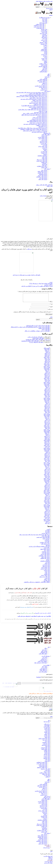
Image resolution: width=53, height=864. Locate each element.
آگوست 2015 (47, 493)
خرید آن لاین (44, 84)
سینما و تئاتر (44, 37)
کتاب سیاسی (44, 167)
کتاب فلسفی (44, 162)
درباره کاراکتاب (43, 660)
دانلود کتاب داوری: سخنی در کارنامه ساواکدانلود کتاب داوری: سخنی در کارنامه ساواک (30, 327)
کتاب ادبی (44, 145)
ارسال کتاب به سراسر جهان (40, 662)
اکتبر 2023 (47, 381)
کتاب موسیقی (44, 43)
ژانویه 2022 (47, 408)
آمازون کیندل (44, 65)
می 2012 (48, 522)
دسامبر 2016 (47, 474)
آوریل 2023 (47, 389)
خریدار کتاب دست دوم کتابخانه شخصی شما (37, 121)
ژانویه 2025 (47, 362)
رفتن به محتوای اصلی (41, 1)
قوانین (45, 78)
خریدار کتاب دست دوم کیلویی (40, 104)
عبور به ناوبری (49, 1)
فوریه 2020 (47, 437)
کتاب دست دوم (43, 33)
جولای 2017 (47, 465)
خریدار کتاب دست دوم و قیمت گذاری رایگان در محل (35, 113)
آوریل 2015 (47, 497)
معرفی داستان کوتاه (42, 171)
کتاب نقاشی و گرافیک (42, 767)
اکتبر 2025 (47, 360)
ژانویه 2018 (47, 457)
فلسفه (45, 62)
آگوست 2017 (47, 464)
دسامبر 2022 (47, 394)
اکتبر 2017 (47, 461)
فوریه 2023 (47, 391)
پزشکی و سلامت (43, 63)
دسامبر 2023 (47, 378)
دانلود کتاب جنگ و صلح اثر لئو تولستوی (34, 339)
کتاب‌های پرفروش (43, 66)
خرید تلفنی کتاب (43, 669)
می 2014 (48, 510)
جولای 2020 (47, 432)
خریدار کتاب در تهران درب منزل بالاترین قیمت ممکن (35, 130)
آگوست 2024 (47, 367)
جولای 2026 (47, 349)
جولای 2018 (47, 450)
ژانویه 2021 (47, 424)
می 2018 (48, 452)
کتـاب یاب (44, 657)
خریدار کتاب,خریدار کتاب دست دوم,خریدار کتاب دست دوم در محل (34, 534)
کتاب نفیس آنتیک (43, 22)
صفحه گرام (24, 592)
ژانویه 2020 (47, 439)
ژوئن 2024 (47, 370)
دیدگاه (50, 301)
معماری (45, 45)
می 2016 (48, 483)
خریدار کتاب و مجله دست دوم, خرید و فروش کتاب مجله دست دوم (31, 92)
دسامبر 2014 (47, 500)
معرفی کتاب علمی (42, 179)
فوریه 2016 (47, 487)
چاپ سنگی (44, 59)
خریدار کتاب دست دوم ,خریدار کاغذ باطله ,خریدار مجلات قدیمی (32, 109)
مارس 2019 (47, 443)
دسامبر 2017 (47, 458)
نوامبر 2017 (47, 460)
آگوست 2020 (47, 431)
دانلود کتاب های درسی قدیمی (43, 537)
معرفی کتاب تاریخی (42, 175)
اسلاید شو (47, 530)
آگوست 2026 (47, 348)
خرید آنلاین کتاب (43, 670)
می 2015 (48, 495)
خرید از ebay (44, 88)
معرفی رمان (44, 170)
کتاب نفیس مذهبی (40, 24)
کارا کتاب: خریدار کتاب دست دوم (39, 132)
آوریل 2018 (47, 453)
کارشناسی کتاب (43, 79)
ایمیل (50, 306)
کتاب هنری (44, 147)
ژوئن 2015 (47, 494)
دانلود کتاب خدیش (46, 329)
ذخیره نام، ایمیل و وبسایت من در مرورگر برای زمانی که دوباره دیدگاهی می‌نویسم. (32, 311)
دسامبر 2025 (47, 357)
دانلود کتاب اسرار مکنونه (44, 328)
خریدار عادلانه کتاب (42, 126)
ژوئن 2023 (47, 386)
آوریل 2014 (47, 511)
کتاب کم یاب (44, 54)
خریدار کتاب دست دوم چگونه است (39, 108)
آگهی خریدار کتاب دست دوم (40, 112)
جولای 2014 (47, 507)
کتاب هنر (45, 41)
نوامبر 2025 (47, 358)
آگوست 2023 (47, 383)
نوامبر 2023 (47, 379)
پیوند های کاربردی (46, 656)
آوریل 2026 (47, 353)
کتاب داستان (44, 135)
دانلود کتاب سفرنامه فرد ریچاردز (35, 336)
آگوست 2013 (47, 520)
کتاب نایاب (44, 21)
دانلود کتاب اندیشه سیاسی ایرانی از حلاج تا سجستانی (38, 325)
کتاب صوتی (44, 158)
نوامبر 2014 (47, 502)
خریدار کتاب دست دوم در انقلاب (39, 100)
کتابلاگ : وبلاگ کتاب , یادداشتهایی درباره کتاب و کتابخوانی (37, 582)
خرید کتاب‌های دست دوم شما (26, 607)
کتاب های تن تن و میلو (42, 159)
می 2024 (48, 371)
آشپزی (45, 53)
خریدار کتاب (44, 658)
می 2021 (48, 419)
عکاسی (45, 47)
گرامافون (45, 67)
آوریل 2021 (47, 420)
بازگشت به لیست (48, 284)
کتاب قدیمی (44, 32)
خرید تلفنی (44, 83)
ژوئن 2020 (47, 433)
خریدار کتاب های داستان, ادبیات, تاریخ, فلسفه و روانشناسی (33, 129)
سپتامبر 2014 (47, 504)
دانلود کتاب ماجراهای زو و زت (36, 342)
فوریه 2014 (47, 514)
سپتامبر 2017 (47, 462)
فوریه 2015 (47, 498)
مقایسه (48, 846)
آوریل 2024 (47, 373)
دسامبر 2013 (47, 516)
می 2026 (48, 352)
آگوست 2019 (47, 440)
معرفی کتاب (44, 651)
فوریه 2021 (47, 423)
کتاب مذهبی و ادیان (42, 146)
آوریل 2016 (47, 485)
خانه (51, 184)
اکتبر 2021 (47, 412)
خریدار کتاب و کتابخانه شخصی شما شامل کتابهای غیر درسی (33, 95)
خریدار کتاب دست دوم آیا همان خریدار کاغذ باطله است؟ (34, 105)
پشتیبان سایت (43, 195)
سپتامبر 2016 (47, 478)
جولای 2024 (47, 369)
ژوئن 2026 (47, 350)
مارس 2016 (47, 486)
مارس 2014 (47, 512)
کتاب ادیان (44, 38)
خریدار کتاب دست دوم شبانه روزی (39, 101)
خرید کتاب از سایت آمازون (41, 85)
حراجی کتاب (44, 70)
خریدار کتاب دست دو (42, 116)
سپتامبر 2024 (47, 366)
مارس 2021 (47, 421)
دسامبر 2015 (47, 490)
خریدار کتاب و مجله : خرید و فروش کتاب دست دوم (35, 124)
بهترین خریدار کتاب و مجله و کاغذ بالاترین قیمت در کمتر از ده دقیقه (31, 96)
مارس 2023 (47, 390)
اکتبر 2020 (47, 428)
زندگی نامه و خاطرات (42, 166)
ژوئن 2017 (47, 466)
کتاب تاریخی (44, 139)
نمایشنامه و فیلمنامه (42, 155)
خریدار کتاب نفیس (43, 110)
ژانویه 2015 (47, 499)
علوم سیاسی (44, 49)
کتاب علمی (44, 157)
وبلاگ (45, 648)
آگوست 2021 (47, 415)
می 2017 (48, 468)
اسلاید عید (47, 532)
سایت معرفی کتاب (45, 543)
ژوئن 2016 (47, 482)
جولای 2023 (47, 385)
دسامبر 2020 (47, 425)
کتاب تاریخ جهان (43, 142)
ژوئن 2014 (47, 508)
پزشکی (45, 150)
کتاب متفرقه (44, 29)
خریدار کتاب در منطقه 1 (41, 125)
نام (51, 304)
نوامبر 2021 (47, 411)
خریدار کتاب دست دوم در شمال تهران (38, 97)
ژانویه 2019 (47, 444)
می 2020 (48, 435)
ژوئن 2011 (47, 523)
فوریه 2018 (47, 456)
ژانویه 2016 (47, 489)
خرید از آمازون (43, 89)
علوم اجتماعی (44, 50)
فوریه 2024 (47, 375)
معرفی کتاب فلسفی (42, 172)
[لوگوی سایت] (48, 5)
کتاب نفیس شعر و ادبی (39, 26)
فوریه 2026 (47, 354)
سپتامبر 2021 (47, 414)
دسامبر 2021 (47, 410)
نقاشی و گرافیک (43, 42)
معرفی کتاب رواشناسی (41, 176)
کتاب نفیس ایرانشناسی (39, 25)
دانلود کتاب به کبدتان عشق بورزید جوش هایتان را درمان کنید (26, 275)
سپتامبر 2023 (47, 382)
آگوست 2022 (47, 399)
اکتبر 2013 (47, 518)
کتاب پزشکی (39, 184)
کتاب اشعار (44, 164)
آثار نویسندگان (44, 652)
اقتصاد (45, 51)
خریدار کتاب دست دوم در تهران (40, 117)
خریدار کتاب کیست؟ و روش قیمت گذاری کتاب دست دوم (34, 99)
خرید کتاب (29, 249)
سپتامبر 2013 (47, 519)
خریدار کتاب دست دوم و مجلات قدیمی (38, 120)
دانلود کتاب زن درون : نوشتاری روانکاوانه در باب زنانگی (37, 330)
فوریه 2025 (47, 361)
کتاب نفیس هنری (40, 28)
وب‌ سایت (50, 309)
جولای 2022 (47, 400)
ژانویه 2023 (47, 392)
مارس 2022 (47, 406)
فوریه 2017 (47, 472)
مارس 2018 (47, 454)
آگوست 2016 (47, 479)
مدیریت (45, 46)
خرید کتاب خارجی (43, 81)
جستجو (50, 318)
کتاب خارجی (44, 58)
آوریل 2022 (47, 404)
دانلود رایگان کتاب (46, 184)
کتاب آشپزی (44, 153)
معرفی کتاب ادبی (43, 178)
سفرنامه (45, 55)
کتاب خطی (44, 36)
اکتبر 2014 (47, 503)
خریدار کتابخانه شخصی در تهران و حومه (38, 107)
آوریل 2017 (47, 469)
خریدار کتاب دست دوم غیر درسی (39, 118)
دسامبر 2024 (47, 364)
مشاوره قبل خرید (43, 671)
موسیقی (45, 154)
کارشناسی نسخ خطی (42, 80)
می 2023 (48, 387)
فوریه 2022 (47, 407)
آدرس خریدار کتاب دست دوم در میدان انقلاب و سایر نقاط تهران (32, 128)
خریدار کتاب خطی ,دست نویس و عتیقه (38, 103)
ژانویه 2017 (47, 473)
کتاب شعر (44, 69)
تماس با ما (44, 666)
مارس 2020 (47, 436)
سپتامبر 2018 (47, 448)
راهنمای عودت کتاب (42, 661)
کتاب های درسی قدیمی (41, 161)
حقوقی (45, 61)
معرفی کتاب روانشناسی (44, 555)
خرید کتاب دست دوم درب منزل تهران (38, 122)
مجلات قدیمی (44, 30)
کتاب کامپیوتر (44, 151)
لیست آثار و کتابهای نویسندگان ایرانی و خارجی (39, 546)
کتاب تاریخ (44, 18)
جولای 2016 (47, 481)
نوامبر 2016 (47, 475)
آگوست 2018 (47, 449)
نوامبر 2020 (47, 427)
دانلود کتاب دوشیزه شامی (38, 338)
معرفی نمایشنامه (43, 174)
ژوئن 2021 (47, 418)
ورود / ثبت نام (46, 847)
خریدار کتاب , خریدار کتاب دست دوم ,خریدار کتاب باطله (34, 114)
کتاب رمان (44, 20)
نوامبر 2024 (47, 365)
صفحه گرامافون (43, 71)
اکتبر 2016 (47, 477)
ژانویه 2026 (47, 356)
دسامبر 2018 (47, 445)
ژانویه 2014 (47, 515)
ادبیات (45, 57)
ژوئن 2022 (47, 402)
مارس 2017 (47, 470)
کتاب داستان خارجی (42, 137)
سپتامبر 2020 (47, 429)
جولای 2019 (47, 441)
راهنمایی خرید (46, 665)
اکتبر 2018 (47, 446)
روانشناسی (44, 34)
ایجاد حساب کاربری (48, 856)
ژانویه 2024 (47, 377)
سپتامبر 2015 (47, 491)
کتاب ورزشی (44, 40)
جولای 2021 (47, 416)
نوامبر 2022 (47, 395)
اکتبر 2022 (47, 396)
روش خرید (47, 541)
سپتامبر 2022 (47, 398)
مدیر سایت (47, 339)
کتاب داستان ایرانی (42, 138)
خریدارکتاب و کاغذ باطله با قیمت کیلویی (38, 93)
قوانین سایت (44, 667)
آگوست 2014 (47, 506)
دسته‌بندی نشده (46, 538)
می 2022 (48, 403)
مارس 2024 (47, 374)
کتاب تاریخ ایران (43, 141)
